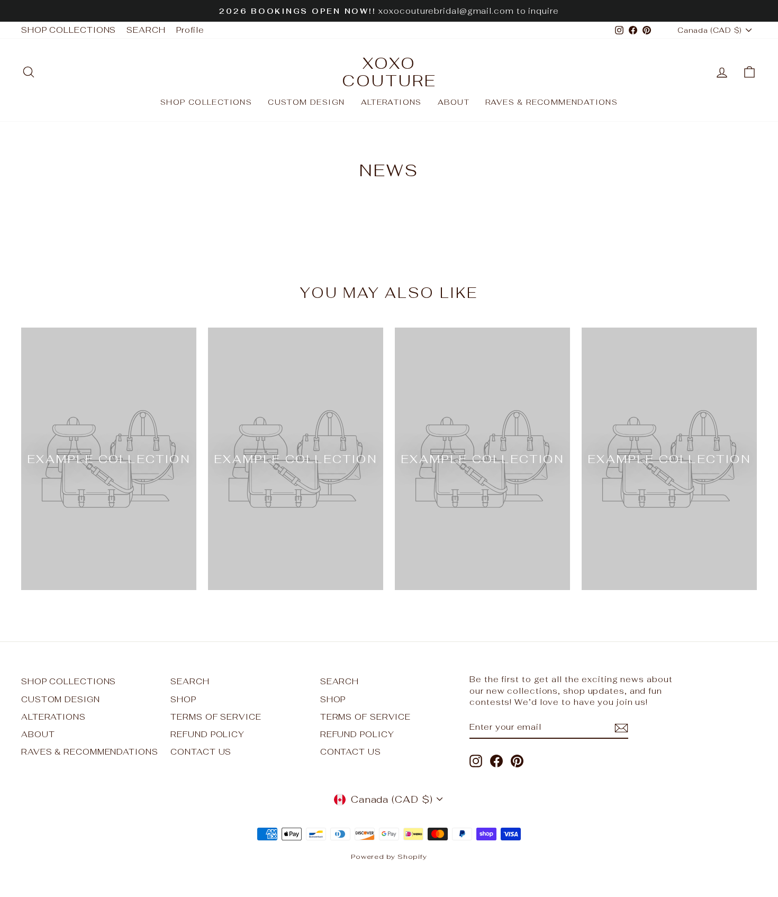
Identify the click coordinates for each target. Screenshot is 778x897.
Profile (190, 30)
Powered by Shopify (389, 856)
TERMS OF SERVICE (215, 717)
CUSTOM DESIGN (306, 102)
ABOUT (453, 102)
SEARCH (145, 30)
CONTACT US (200, 752)
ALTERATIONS (391, 102)
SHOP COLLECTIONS (68, 30)
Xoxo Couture (389, 72)
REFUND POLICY (207, 734)
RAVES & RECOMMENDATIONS (551, 102)
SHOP (183, 699)
